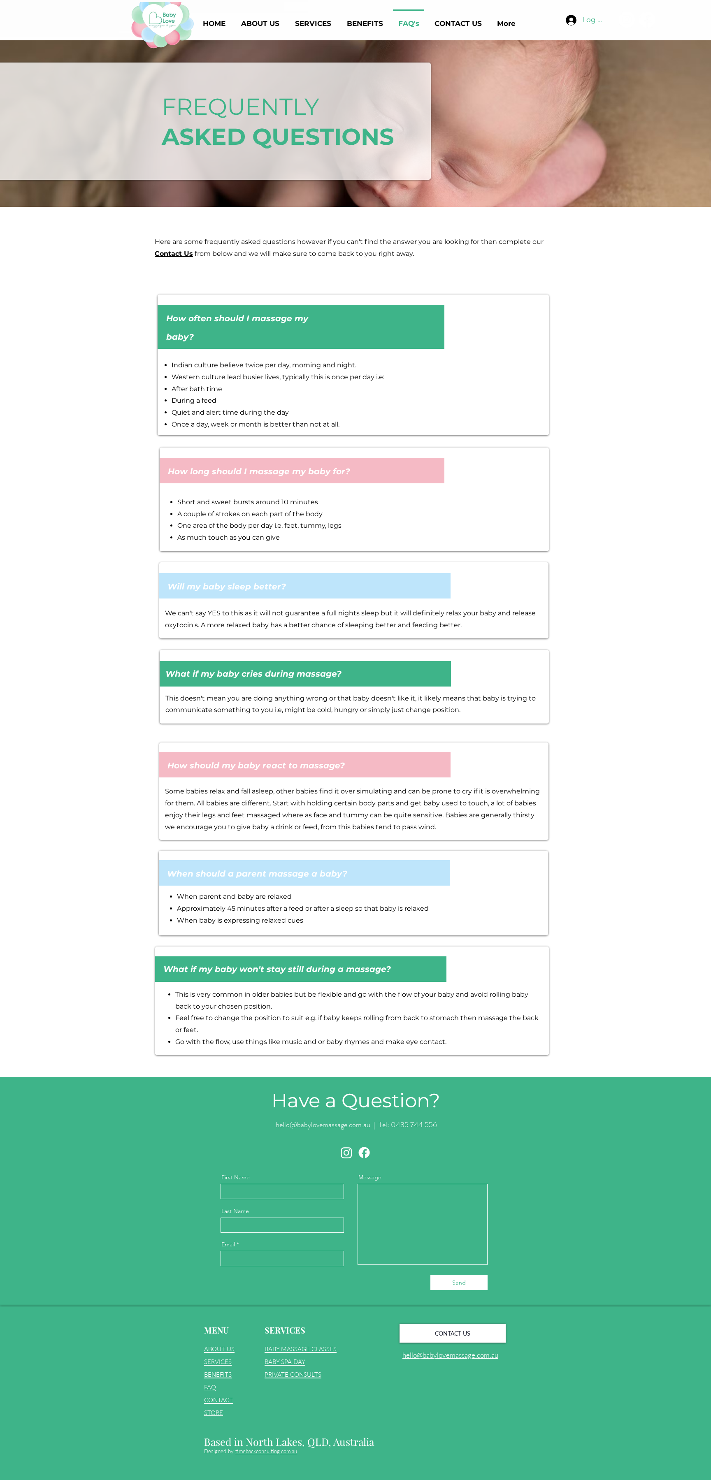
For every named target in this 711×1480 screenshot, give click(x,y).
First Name (235, 1177)
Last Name (235, 1211)
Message (369, 1177)
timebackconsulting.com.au (266, 1451)
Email (228, 1244)
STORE (213, 1412)
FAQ (210, 1387)
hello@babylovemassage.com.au (323, 1124)
